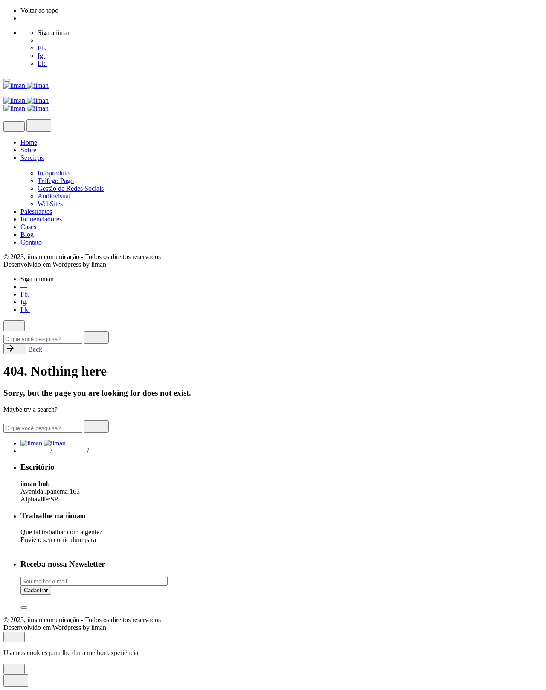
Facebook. (34, 450)
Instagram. (71, 450)
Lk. (42, 63)
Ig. (41, 55)
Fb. (42, 48)
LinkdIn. (105, 450)
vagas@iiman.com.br (50, 547)
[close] (14, 126)
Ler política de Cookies (173, 652)
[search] (96, 337)
